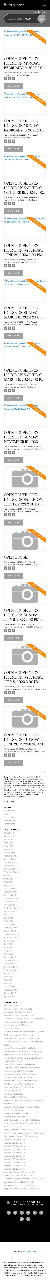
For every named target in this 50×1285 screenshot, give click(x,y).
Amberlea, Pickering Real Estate (23, 387)
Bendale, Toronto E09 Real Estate (18, 1015)
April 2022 (8, 983)
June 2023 (8, 947)
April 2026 (8, 849)
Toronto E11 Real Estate (14, 1169)
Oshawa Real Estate (12, 1090)
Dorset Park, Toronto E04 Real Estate (23, 785)
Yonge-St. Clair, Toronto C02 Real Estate (21, 1188)
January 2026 (10, 859)
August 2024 (9, 911)
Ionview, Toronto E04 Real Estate (23, 262)
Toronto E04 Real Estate (20, 75)
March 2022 (9, 986)
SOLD (44, 12)
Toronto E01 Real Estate (14, 1139)
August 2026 (9, 836)
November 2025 (11, 865)
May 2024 (8, 921)
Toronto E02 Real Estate (14, 1143)
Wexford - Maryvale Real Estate (18, 1175)
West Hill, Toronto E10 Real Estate (23, 794)
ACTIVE (34, 12)
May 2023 (8, 950)
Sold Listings (9, 823)
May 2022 (8, 980)
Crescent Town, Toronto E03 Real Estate (21, 1038)
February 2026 (10, 855)
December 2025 (11, 862)
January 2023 (10, 957)
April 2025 (8, 885)
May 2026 (8, 846)
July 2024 (8, 914)
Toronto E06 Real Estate (14, 1156)
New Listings (9, 817)
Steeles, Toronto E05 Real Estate (18, 1129)
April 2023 (8, 953)
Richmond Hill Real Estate (15, 1097)
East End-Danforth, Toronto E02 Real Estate (23, 1051)
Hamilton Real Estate (13, 1061)
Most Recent (9, 833)
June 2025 (8, 878)
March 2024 (9, 924)
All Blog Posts (10, 810)
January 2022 (10, 993)
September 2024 (11, 908)
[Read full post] (25, 43)
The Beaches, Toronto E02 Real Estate (20, 1136)
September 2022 (11, 970)
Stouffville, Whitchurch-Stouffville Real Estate (24, 1133)
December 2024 (11, 898)
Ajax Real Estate (11, 1005)
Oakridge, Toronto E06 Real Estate (19, 1087)
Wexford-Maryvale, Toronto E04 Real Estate (23, 1178)
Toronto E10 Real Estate (14, 1165)
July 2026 (8, 839)
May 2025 (8, 882)
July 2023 (8, 944)
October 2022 (10, 967)
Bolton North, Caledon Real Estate (24, 200)
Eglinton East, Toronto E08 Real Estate (21, 1054)
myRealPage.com (29, 1252)
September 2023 (11, 937)
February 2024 (10, 927)
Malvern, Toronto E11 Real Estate (24, 324)
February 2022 (10, 989)
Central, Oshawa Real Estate (16, 1025)
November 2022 (11, 963)
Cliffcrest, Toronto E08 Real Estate (19, 1035)
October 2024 (10, 904)
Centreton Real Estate (13, 1028)
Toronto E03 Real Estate (14, 1146)
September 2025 (11, 872)
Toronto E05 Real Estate (14, 1152)
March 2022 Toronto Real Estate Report (21, 1080)
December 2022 (11, 960)
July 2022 (8, 973)
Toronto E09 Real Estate (14, 1162)
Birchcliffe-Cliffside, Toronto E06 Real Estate (28, 752)
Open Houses (10, 820)
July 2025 (8, 875)
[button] (9, 1213)
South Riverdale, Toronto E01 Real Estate (22, 1120)
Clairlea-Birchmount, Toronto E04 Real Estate (28, 449)
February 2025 (10, 891)
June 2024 (8, 918)
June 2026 (8, 842)
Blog (6, 814)
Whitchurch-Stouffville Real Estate (19, 1185)
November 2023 (11, 934)
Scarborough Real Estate (15, 1116)
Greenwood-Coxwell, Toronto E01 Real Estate (24, 1058)
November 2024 (11, 901)
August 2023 (9, 940)
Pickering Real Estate (13, 1094)
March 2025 (9, 888)
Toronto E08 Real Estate (14, 1159)
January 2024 (10, 931)
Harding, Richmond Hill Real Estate (19, 1064)
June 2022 (8, 976)
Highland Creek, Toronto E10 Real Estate (26, 511)
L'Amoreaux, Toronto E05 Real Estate (20, 1074)
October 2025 (10, 869)
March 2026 (9, 852)
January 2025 (10, 895)
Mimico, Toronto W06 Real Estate (19, 1084)
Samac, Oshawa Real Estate (16, 1113)
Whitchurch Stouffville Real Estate (19, 1182)
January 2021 (10, 996)
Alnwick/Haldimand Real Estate (18, 1009)
